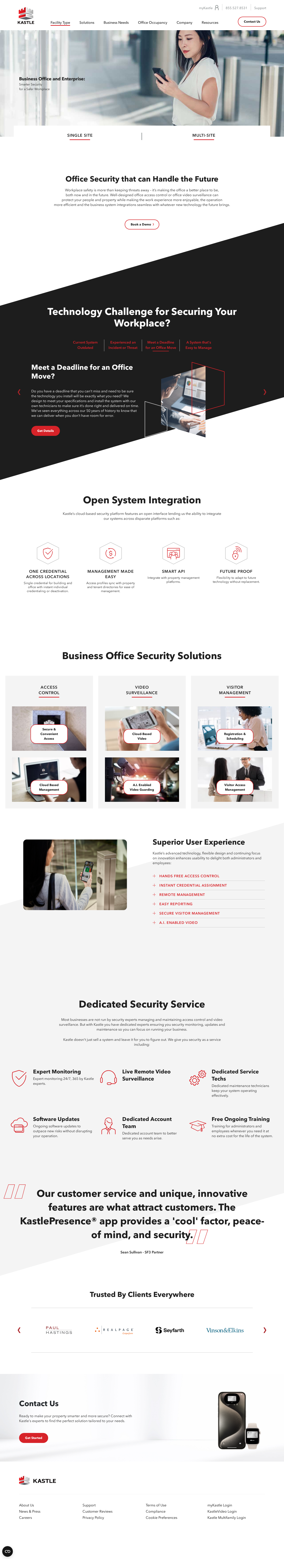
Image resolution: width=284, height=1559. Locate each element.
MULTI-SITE (203, 135)
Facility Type (60, 22)
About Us (26, 1505)
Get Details (45, 431)
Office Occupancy (152, 22)
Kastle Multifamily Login (226, 1517)
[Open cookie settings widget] (7, 1551)
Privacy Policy (93, 1517)
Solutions (86, 22)
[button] (19, 392)
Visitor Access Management (234, 787)
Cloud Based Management (49, 787)
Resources (210, 22)
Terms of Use (156, 1505)
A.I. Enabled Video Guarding (142, 787)
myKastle (206, 8)
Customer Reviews (97, 1511)
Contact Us (252, 22)
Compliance (156, 1511)
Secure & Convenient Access (49, 734)
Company (184, 22)
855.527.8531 (236, 8)
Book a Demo (141, 224)
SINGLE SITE (80, 135)
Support (260, 8)
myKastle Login (219, 1505)
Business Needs (116, 22)
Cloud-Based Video (142, 736)
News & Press (29, 1511)
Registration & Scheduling (235, 736)
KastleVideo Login (222, 1511)
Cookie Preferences (161, 1517)
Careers (25, 1517)
